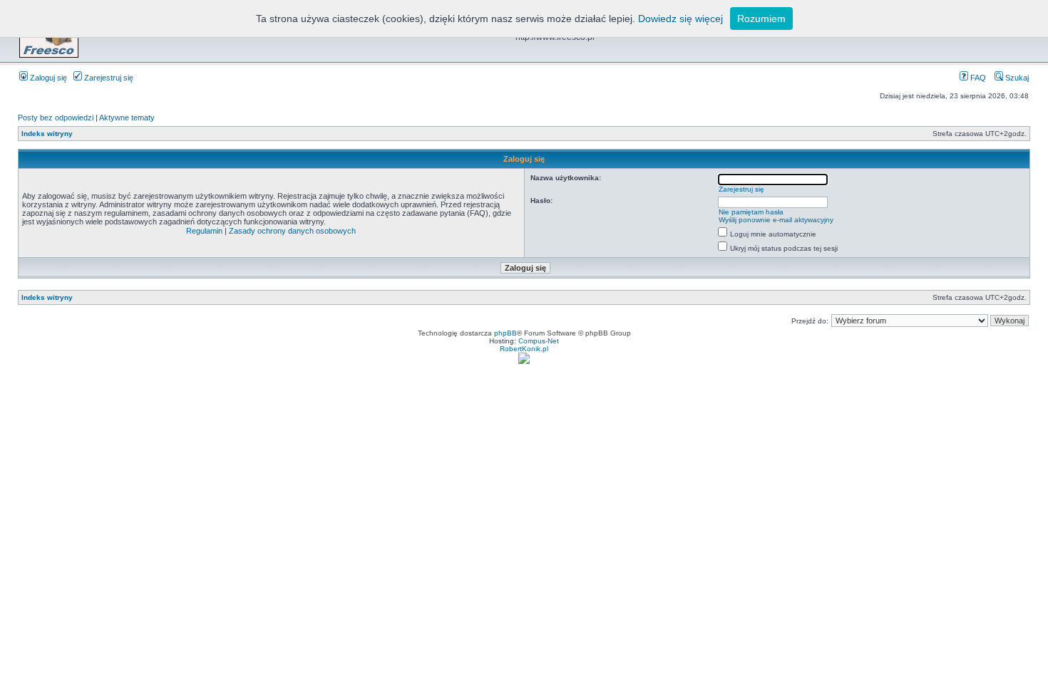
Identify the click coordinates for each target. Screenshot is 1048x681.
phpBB (505, 333)
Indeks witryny (47, 133)
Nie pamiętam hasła (751, 212)
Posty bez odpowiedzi (55, 117)
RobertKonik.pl (524, 349)
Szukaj (1016, 77)
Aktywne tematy (127, 117)
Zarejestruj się (107, 77)
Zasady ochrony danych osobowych (292, 231)
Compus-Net (538, 341)
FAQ (977, 77)
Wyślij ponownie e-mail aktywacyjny (776, 220)
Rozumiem (761, 18)
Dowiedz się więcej (680, 18)
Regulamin (204, 231)
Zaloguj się (47, 77)
